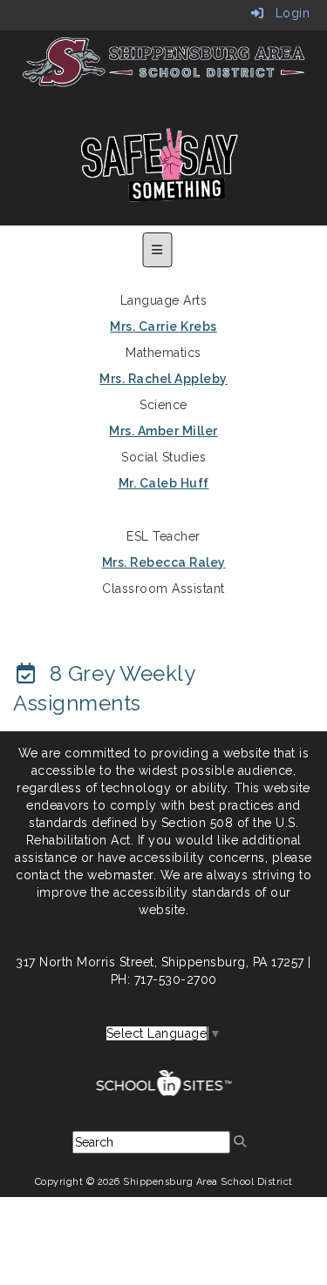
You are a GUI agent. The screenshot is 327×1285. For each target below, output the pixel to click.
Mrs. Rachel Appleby (163, 379)
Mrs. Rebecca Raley (164, 562)
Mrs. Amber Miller (163, 431)
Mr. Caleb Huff (164, 483)
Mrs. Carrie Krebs (163, 326)
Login (286, 13)
